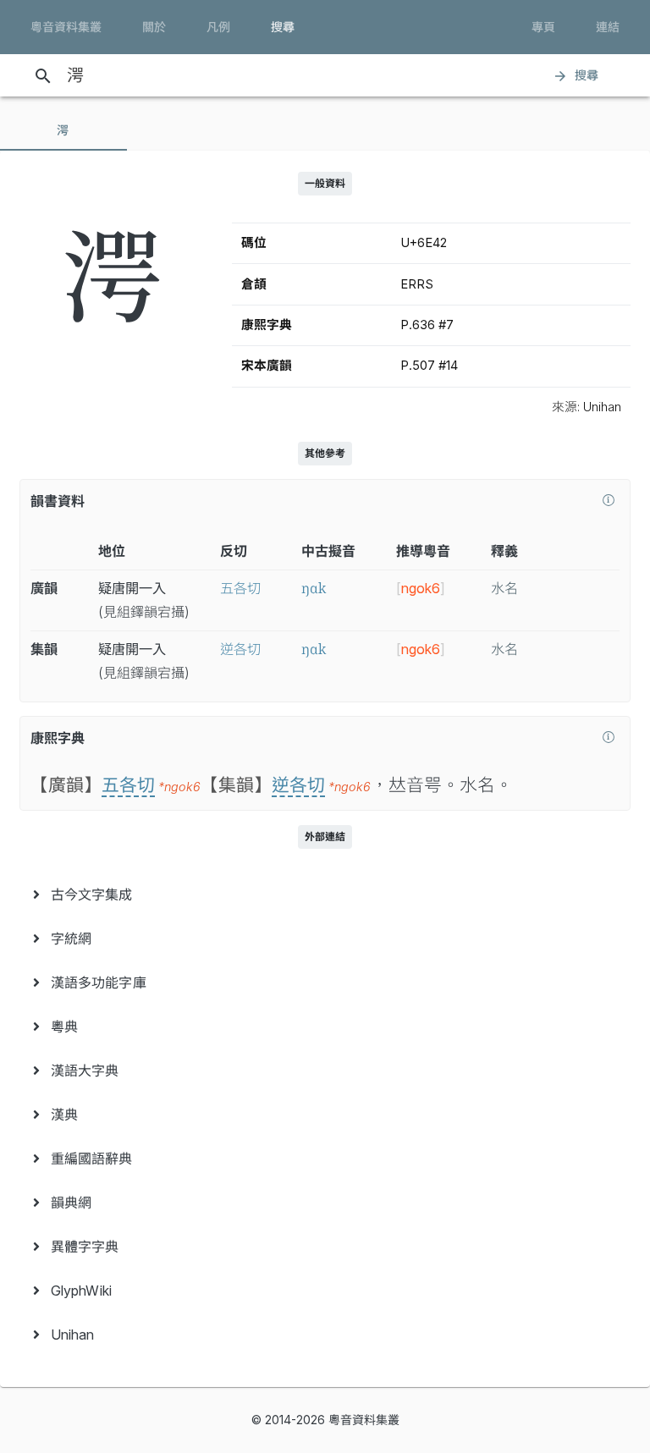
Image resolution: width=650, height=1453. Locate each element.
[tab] (63, 130)
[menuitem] (325, 894)
